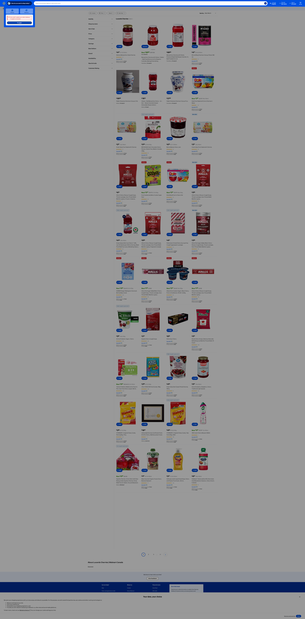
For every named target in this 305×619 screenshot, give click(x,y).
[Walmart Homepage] (4, 3)
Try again (19, 22)
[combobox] (151, 3)
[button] (283, 3)
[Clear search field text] (262, 3)
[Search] (265, 3)
